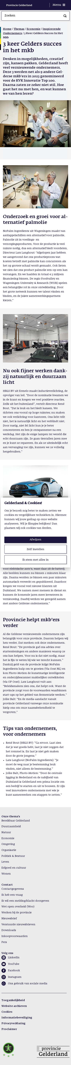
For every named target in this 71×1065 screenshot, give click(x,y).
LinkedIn (13, 957)
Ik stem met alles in (35, 559)
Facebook (14, 970)
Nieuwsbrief (9, 918)
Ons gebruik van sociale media (27, 983)
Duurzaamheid (11, 826)
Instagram (14, 977)
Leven (5, 862)
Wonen (6, 874)
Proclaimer (9, 1029)
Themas (19, 29)
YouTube (13, 964)
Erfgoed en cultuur (13, 868)
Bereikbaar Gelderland (15, 820)
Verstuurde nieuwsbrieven (18, 924)
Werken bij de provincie (16, 912)
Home (7, 29)
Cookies (6, 1012)
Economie (33, 29)
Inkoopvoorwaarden (14, 936)
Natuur (6, 832)
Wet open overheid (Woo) (17, 906)
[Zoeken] (65, 16)
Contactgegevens (12, 889)
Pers (4, 942)
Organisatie (8, 850)
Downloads (8, 930)
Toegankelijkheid (13, 1000)
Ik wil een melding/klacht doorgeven (25, 901)
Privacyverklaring (13, 1023)
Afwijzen (35, 539)
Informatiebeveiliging (16, 1017)
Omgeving (8, 844)
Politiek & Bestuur (13, 856)
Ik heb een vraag (12, 895)
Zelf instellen (35, 549)
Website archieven (14, 1006)
